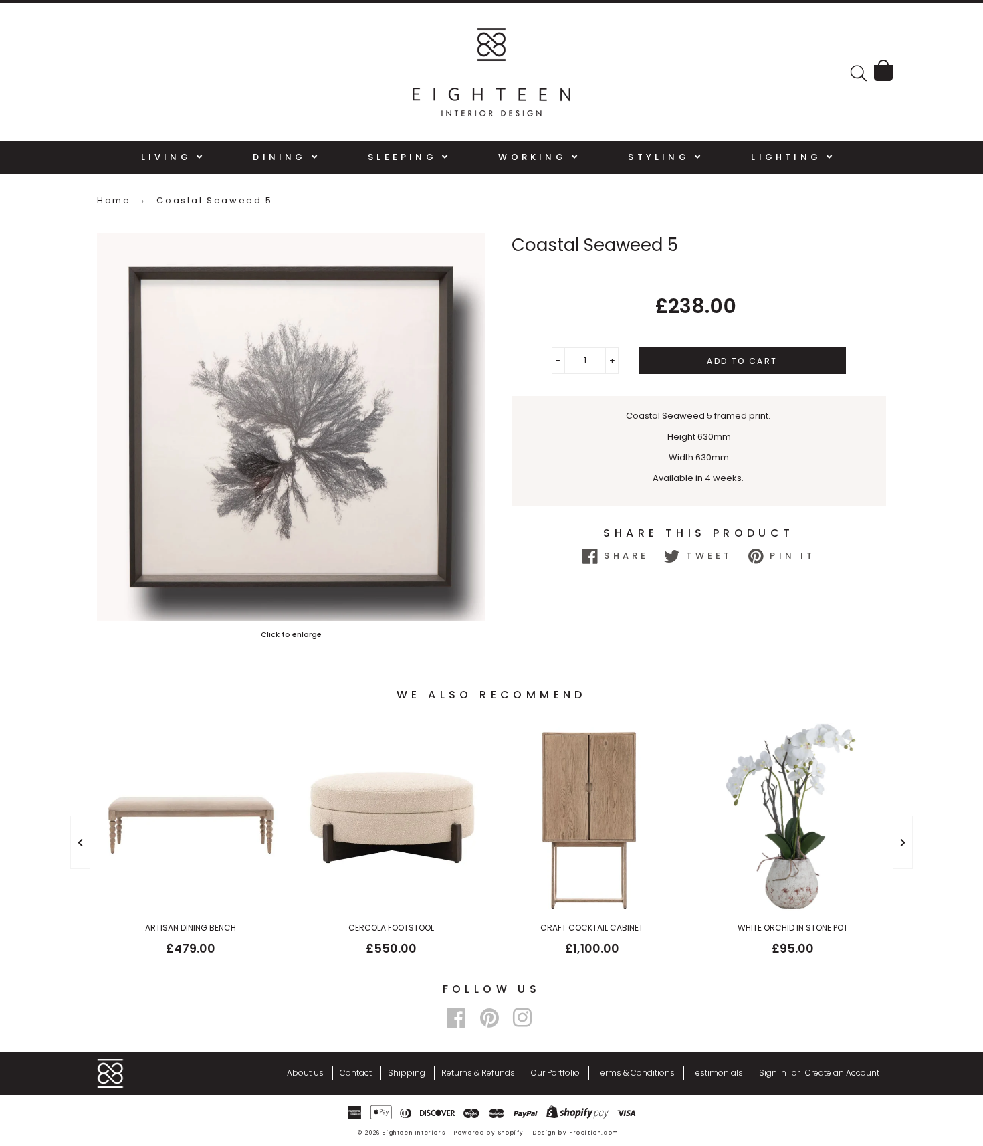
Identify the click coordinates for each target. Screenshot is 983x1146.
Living (169, 157)
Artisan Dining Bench (190, 927)
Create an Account (842, 1072)
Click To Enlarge (291, 634)
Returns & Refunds (478, 1072)
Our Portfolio (555, 1072)
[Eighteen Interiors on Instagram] (522, 1018)
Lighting (789, 157)
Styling (661, 157)
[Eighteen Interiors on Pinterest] (489, 1018)
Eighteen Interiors (414, 1133)
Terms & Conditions (635, 1072)
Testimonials (717, 1072)
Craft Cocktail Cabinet (591, 927)
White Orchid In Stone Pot (793, 927)
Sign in (772, 1072)
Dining (282, 157)
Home (113, 200)
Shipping (406, 1072)
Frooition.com (594, 1133)
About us (305, 1072)
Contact (356, 1072)
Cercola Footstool (391, 927)
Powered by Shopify (489, 1133)
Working (535, 157)
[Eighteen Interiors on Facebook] (456, 1018)
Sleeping (405, 157)
